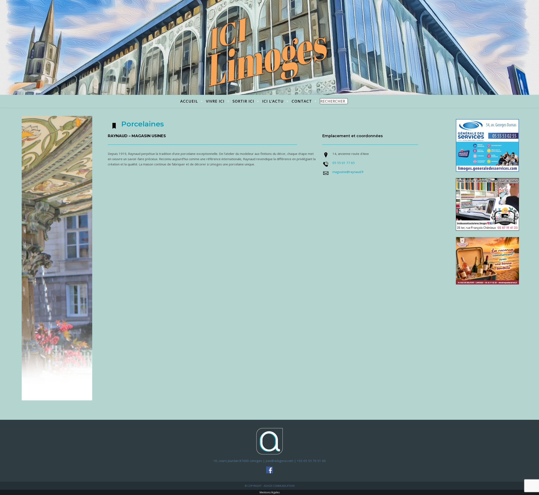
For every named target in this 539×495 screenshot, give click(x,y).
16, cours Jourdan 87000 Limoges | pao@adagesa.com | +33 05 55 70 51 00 (269, 461)
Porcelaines (142, 123)
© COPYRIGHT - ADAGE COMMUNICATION (270, 486)
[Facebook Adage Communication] (269, 470)
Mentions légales (270, 492)
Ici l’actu (273, 101)
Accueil (189, 101)
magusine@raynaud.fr (348, 172)
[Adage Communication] (269, 441)
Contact (302, 101)
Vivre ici (215, 101)
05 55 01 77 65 (343, 163)
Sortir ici (243, 101)
